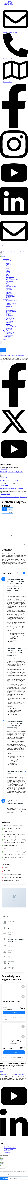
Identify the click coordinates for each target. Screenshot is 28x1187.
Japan (7, 275)
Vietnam (8, 297)
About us (6, 1146)
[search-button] (3, 350)
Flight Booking (7, 336)
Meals (9, 938)
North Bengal (9, 321)
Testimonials (7, 1152)
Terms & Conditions (9, 1149)
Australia (8, 260)
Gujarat (8, 308)
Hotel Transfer (11, 961)
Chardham (8, 304)
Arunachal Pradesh (11, 301)
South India (9, 325)
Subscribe (5, 1178)
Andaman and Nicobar (11, 300)
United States (9, 295)
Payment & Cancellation (10, 1148)
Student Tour (9, 335)
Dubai (7, 268)
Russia (7, 285)
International (6, 259)
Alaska (8, 261)
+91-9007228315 (8, 3)
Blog (4, 339)
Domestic (5, 299)
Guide (9, 956)
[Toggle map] (23, 996)
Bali (7, 274)
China (7, 266)
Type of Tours (6, 331)
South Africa (9, 289)
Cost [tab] (19, 544)
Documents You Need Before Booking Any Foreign (13, 497)
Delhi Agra (9, 306)
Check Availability (15, 1184)
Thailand (8, 292)
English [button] (2, 245)
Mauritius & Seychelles (12, 279)
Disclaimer (7, 1150)
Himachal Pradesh (10, 310)
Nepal (7, 282)
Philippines (9, 284)
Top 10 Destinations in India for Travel (10, 480)
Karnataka (8, 313)
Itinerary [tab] (13, 544)
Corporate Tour (10, 332)
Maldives (8, 278)
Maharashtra (9, 319)
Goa (7, 307)
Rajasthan (8, 322)
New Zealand (9, 281)
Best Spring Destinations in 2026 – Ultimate (11, 488)
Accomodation (11, 921)
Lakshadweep (9, 315)
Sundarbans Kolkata (11, 326)
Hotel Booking (6, 337)
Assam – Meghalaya (11, 303)
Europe (8, 271)
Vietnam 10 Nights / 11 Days (12, 1041)
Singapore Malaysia (11, 286)
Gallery (14, 535)
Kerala (7, 314)
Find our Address (8, 4)
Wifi (8, 945)
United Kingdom (10, 296)
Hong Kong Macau (11, 272)
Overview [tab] (5, 544)
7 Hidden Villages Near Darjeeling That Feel (11, 472)
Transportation (11, 967)
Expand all (19, 573)
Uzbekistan (9, 293)
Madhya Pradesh (10, 318)
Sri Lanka (8, 288)
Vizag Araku (9, 329)
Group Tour (9, 333)
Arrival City (10, 932)
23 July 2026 (4, 469)
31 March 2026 (4, 477)
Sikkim (8, 324)
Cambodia (8, 264)
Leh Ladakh (9, 317)
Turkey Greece (10, 290)
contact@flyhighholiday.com (11, 2)
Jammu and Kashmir (11, 311)
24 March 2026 (4, 485)
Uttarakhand (9, 328)
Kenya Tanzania (10, 277)
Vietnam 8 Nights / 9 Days (11, 1001)
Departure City (11, 950)
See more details (13, 1004)
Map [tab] (24, 544)
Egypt (7, 270)
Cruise (7, 267)
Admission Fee (11, 926)
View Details (14, 1012)
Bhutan (8, 263)
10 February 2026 (5, 494)
